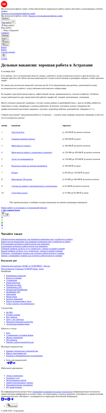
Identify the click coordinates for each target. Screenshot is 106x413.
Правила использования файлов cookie (45, 16)
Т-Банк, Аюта (38, 269)
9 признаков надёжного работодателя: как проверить (24, 246)
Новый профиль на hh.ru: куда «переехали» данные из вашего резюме (32, 251)
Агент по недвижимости (22, 159)
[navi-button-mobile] (3, 55)
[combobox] (12, 405)
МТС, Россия (44, 266)
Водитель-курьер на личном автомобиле (29, 166)
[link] (5, 41)
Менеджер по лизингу (21, 146)
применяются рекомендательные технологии (52, 392)
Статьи (4, 59)
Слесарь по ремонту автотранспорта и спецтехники (34, 186)
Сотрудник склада (20, 193)
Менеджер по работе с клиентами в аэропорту (32, 152)
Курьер (15, 173)
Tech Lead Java (18, 132)
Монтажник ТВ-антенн (22, 179)
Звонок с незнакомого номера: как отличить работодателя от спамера (31, 256)
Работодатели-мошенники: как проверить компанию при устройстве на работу (36, 242)
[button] (4, 47)
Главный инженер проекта (23, 139)
